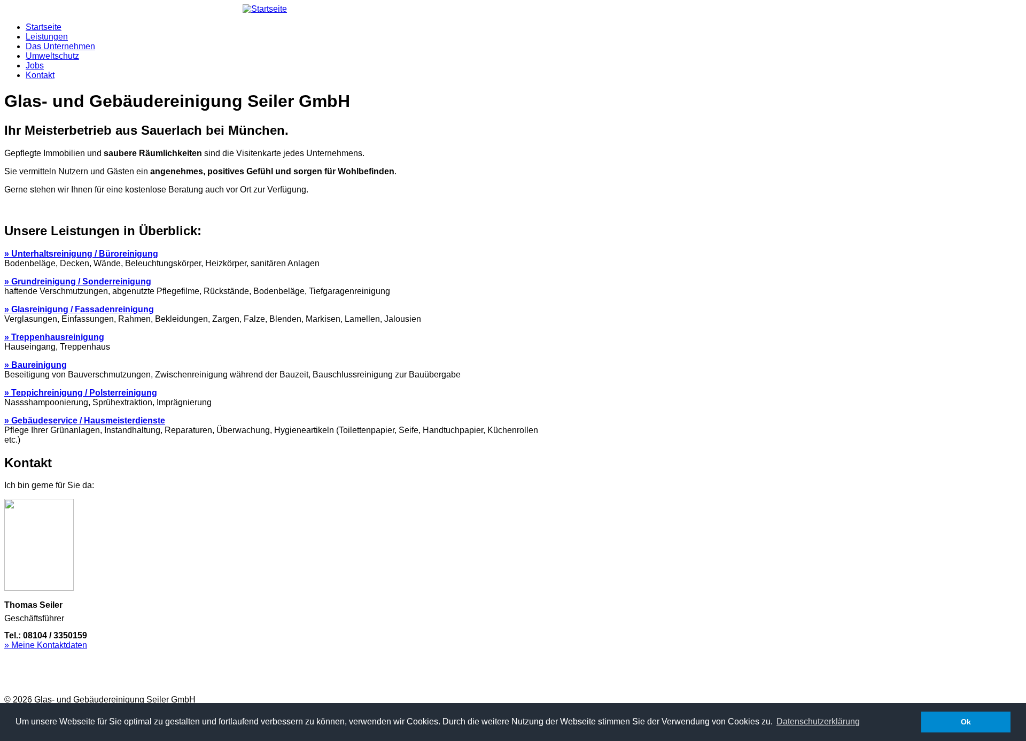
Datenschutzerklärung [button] (818, 721)
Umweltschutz (52, 55)
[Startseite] (265, 8)
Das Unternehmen (60, 46)
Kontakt (40, 75)
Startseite (43, 27)
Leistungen (47, 36)
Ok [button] (966, 721)
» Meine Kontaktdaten (45, 645)
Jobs (35, 65)
